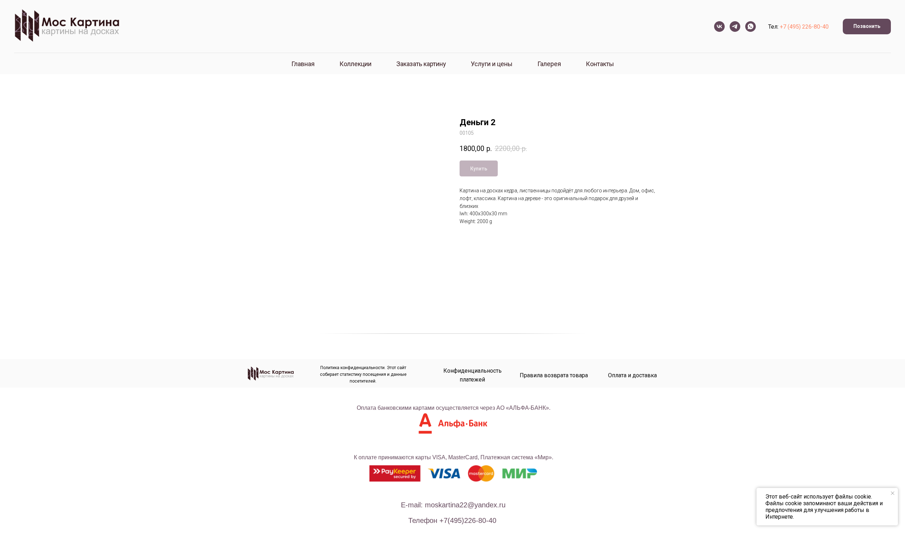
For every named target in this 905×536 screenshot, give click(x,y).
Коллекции (355, 64)
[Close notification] (892, 493)
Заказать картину (421, 64)
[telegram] (735, 26)
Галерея (549, 64)
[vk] (719, 26)
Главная (303, 64)
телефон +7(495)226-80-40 (452, 520)
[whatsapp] (750, 26)
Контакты (600, 64)
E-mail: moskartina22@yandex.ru (453, 505)
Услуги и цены (492, 64)
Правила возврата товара (554, 375)
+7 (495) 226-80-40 (804, 26)
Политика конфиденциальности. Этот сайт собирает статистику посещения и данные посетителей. (363, 374)
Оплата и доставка (632, 375)
